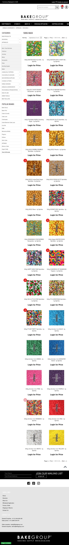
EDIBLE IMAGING (6, 84)
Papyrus (4, 134)
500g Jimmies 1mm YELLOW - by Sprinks (56, 449)
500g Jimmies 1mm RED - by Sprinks (56, 419)
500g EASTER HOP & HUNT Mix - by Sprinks (56, 60)
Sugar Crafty (5, 149)
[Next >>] (64, 37)
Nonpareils (4, 60)
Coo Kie (4, 125)
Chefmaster (5, 119)
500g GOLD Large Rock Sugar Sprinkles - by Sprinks (34, 180)
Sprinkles (18, 28)
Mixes (3, 57)
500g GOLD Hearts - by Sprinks (57, 149)
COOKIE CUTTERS (6, 81)
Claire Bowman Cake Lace (8, 122)
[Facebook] (29, 483)
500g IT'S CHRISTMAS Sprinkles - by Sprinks (56, 300)
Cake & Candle (5, 113)
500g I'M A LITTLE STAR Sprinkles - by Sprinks (34, 300)
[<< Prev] (50, 37)
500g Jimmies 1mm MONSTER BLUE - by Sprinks (56, 359)
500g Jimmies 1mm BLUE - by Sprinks (56, 330)
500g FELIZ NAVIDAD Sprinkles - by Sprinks (56, 90)
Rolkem (4, 137)
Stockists (5, 498)
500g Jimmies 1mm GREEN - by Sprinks (34, 359)
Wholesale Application (8, 503)
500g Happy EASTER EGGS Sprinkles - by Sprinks (57, 240)
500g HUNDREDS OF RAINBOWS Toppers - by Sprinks (56, 270)
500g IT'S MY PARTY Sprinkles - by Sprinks (34, 330)
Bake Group (5, 107)
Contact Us (5, 510)
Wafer (3, 69)
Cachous (4, 51)
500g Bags (25, 28)
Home (4, 496)
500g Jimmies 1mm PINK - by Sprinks (34, 389)
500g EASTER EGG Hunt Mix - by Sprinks (34, 60)
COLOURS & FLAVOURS (8, 75)
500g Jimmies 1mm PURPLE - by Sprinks (56, 389)
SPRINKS (4, 143)
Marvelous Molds (6, 131)
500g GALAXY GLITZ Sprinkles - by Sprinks (56, 120)
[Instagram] (38, 483)
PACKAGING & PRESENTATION (10, 90)
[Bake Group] (34, 21)
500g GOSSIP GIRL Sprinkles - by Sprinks (56, 210)
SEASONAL (5, 39)
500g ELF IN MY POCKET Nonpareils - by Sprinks (34, 90)
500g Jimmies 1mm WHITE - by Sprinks (34, 449)
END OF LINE (5, 93)
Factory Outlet (6, 505)
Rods (3, 63)
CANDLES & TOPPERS (7, 72)
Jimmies (4, 54)
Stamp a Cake (5, 146)
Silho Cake (4, 140)
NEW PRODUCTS (6, 36)
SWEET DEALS (6, 96)
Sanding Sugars (6, 66)
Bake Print (4, 110)
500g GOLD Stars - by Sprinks (34, 209)
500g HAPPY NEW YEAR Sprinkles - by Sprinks (34, 270)
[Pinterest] (33, 483)
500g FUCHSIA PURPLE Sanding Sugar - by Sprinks (34, 120)
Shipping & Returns (8, 508)
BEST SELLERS (6, 99)
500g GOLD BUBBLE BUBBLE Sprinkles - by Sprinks (34, 150)
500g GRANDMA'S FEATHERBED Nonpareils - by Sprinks (34, 240)
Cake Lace (4, 116)
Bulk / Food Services (7, 48)
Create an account (63, 2)
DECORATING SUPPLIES (8, 78)
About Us (5, 500)
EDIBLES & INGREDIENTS (9, 28)
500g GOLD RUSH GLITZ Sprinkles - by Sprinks (56, 180)
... (60, 37)
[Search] (57, 7)
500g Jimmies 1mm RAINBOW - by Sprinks (34, 419)
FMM (3, 128)
